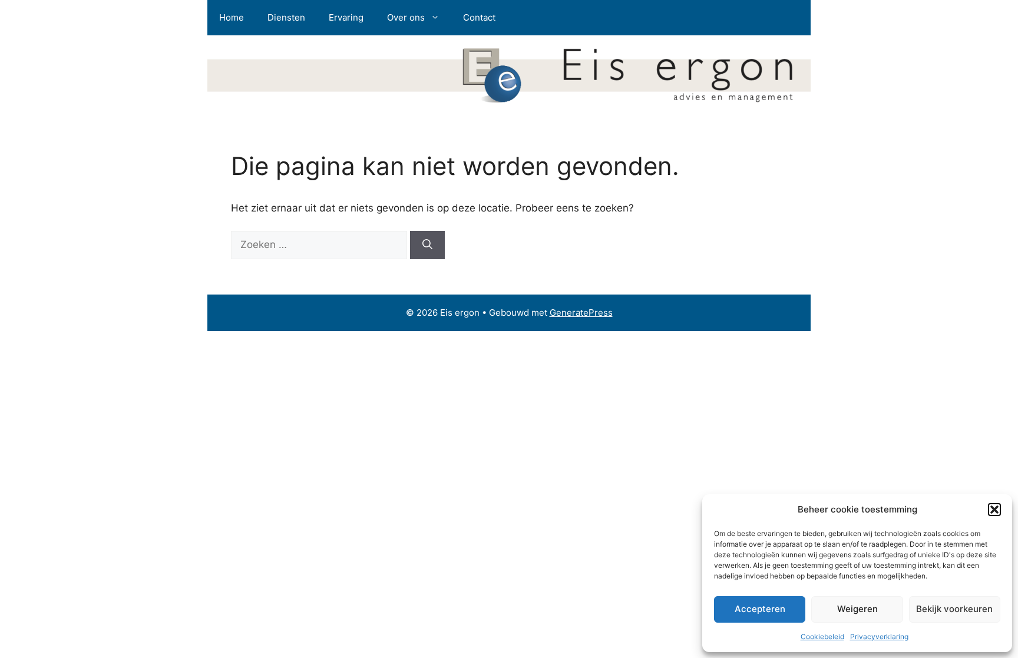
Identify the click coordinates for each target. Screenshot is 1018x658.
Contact (479, 17)
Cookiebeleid (822, 636)
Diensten (286, 17)
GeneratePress (581, 312)
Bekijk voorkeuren (954, 608)
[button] (994, 509)
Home (231, 17)
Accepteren (760, 608)
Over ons (406, 17)
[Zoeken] (427, 245)
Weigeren (857, 608)
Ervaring (346, 17)
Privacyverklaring (879, 636)
